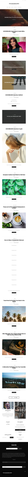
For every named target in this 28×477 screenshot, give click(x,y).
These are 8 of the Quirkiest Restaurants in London (14, 207)
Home (25, 471)
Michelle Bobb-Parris (16, 97)
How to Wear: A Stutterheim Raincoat (14, 240)
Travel (15, 365)
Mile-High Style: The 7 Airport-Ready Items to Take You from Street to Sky (14, 334)
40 (14, 397)
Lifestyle (15, 65)
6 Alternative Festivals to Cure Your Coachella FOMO (14, 367)
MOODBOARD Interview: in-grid (14, 129)
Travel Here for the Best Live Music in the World (14, 301)
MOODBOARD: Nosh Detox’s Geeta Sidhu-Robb (14, 32)
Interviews (15, 29)
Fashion (14, 238)
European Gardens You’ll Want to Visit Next (14, 174)
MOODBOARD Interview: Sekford (14, 95)
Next (16, 397)
